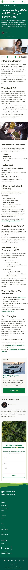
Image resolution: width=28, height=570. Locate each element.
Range (15, 5)
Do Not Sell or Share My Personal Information (14, 568)
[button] (25, 1)
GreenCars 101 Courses (8, 5)
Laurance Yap (8, 32)
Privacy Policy (14, 566)
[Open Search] (22, 1)
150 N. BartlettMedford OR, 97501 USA (6, 553)
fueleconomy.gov (22, 297)
